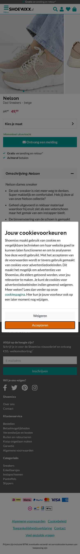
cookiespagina (15, 294)
